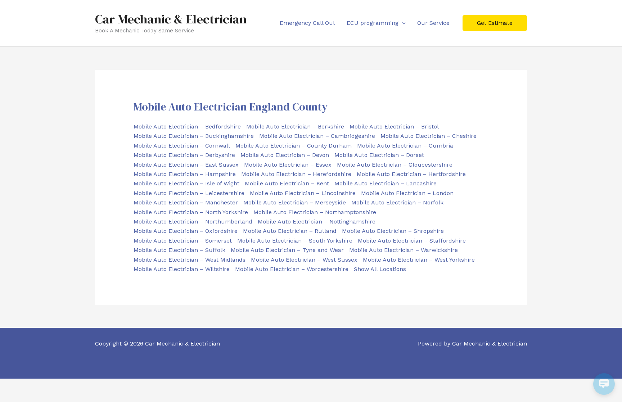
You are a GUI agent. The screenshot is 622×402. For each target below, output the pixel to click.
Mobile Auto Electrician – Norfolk (397, 202)
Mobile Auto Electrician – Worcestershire (291, 269)
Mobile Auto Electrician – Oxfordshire (186, 230)
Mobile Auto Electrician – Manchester (186, 202)
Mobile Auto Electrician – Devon (284, 155)
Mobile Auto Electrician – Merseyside (294, 202)
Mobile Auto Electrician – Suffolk (179, 250)
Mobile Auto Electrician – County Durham (293, 145)
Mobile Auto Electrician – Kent (287, 183)
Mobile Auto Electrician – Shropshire (393, 230)
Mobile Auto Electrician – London (407, 193)
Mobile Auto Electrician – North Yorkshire (191, 212)
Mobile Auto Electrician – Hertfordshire (411, 174)
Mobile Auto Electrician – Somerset (183, 240)
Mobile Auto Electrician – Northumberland (193, 221)
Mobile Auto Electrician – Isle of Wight (186, 183)
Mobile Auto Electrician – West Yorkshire (419, 259)
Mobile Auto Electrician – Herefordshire (296, 174)
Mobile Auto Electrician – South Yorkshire (294, 240)
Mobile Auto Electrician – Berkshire (295, 126)
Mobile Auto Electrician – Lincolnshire (303, 193)
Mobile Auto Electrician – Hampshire (185, 174)
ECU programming (372, 22)
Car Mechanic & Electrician (171, 19)
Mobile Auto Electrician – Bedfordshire (187, 126)
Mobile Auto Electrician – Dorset (379, 155)
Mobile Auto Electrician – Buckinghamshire (194, 135)
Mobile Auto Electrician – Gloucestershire (394, 164)
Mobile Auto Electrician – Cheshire (428, 135)
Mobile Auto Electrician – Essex (288, 164)
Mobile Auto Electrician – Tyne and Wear (287, 250)
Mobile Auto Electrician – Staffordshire (412, 240)
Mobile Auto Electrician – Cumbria (405, 145)
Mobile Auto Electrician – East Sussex (186, 164)
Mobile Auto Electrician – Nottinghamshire (316, 221)
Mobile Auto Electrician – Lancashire (385, 183)
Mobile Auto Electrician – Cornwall (182, 145)
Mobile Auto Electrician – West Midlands (189, 259)
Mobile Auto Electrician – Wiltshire (182, 269)
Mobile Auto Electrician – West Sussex (304, 259)
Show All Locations (380, 269)
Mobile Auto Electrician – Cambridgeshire (317, 135)
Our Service (433, 22)
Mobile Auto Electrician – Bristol (394, 126)
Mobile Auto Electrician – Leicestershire (189, 193)
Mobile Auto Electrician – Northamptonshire (314, 212)
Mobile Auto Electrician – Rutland (290, 230)
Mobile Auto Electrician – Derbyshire (184, 155)
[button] (402, 22)
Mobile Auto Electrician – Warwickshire (403, 250)
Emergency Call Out (307, 22)
